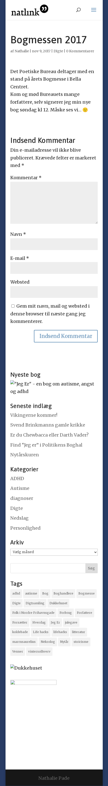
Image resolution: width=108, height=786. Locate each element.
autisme (31, 593)
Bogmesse (86, 593)
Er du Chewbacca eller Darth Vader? (49, 435)
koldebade (20, 632)
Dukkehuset (58, 603)
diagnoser (21, 498)
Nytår (64, 642)
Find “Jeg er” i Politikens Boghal (46, 445)
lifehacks (60, 632)
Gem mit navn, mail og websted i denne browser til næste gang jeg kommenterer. (50, 313)
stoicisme (81, 642)
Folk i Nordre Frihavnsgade (33, 613)
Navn (18, 234)
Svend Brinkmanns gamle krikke (47, 425)
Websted (20, 282)
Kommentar (26, 177)
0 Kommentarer (80, 51)
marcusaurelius (24, 642)
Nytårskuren (24, 455)
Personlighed (25, 528)
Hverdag (39, 622)
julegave (71, 622)
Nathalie (22, 51)
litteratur (78, 632)
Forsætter (19, 622)
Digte (58, 51)
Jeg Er (55, 622)
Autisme (19, 488)
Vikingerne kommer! (33, 415)
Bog (45, 593)
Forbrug (66, 613)
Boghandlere (63, 593)
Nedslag (19, 518)
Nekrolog (48, 642)
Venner (17, 651)
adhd (16, 593)
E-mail (19, 258)
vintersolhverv (39, 651)
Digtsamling (35, 603)
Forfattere (84, 613)
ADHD (17, 478)
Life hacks (40, 632)
